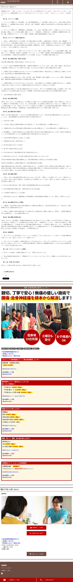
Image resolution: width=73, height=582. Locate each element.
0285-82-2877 (8, 374)
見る (6, 275)
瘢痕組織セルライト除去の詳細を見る (14, 396)
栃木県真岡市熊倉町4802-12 (11, 352)
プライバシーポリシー (6, 568)
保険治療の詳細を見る (10, 369)
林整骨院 (3, 2)
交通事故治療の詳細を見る (11, 472)
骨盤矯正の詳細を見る (10, 425)
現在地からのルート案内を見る (11, 356)
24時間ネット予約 (9, 372)
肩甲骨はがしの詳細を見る (11, 450)
